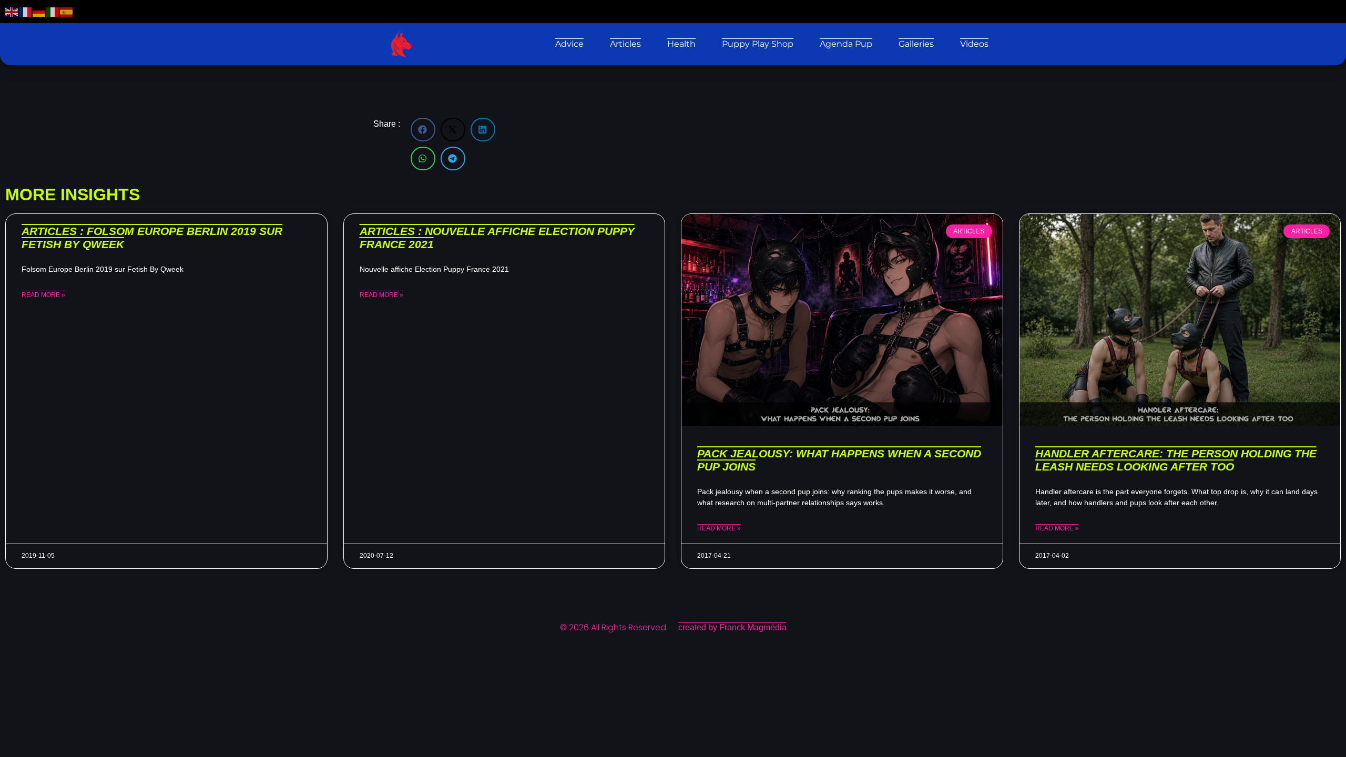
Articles (625, 44)
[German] (39, 11)
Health (681, 44)
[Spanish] (67, 11)
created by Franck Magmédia (732, 627)
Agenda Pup (846, 44)
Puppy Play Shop (757, 44)
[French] (26, 11)
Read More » (43, 295)
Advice (569, 44)
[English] (12, 11)
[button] (423, 129)
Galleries (916, 44)
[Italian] (53, 11)
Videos (974, 44)
